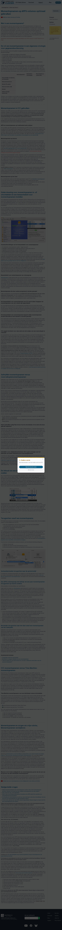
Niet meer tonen (31, 470)
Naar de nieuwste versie (31, 467)
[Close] (43, 459)
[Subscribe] (39, 918)
